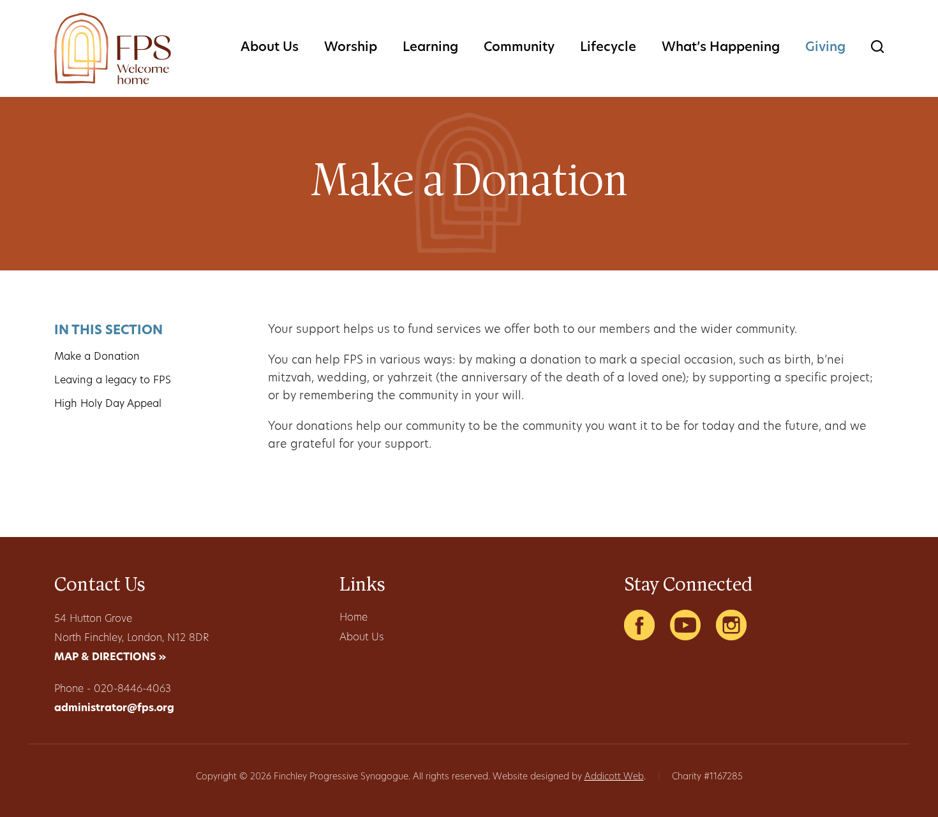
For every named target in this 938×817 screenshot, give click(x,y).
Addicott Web (614, 777)
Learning (430, 47)
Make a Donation (97, 357)
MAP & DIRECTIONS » (110, 657)
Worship (350, 47)
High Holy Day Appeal (107, 404)
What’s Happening (721, 47)
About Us (270, 47)
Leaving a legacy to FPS (112, 381)
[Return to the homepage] (112, 48)
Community (519, 47)
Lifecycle (608, 47)
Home (353, 618)
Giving (825, 47)
